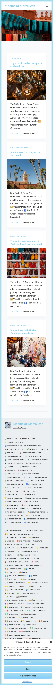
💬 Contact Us (11, 439)
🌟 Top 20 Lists (42, 548)
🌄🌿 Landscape (11, 621)
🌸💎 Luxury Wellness (36, 604)
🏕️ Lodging (9, 541)
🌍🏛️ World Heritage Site (15, 576)
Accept (28, 662)
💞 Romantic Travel (26, 470)
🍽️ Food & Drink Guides (33, 456)
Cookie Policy (27, 682)
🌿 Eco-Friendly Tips (13, 487)
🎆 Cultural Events (13, 522)
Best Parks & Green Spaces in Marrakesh (25, 154)
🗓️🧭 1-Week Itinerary (14, 590)
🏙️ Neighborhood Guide (14, 460)
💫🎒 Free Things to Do (14, 611)
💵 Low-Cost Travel (25, 548)
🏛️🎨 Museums (10, 631)
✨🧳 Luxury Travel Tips (29, 558)
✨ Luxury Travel (29, 495)
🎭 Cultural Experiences (38, 512)
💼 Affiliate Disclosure (14, 449)
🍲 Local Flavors (33, 515)
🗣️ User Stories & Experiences (36, 519)
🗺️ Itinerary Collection (15, 512)
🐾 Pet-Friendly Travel (37, 477)
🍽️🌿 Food (9, 597)
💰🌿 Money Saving (28, 579)
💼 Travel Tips (29, 491)
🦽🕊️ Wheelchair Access (15, 583)
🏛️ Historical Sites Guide (30, 508)
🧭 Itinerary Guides (13, 456)
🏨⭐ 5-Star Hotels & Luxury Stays (19, 534)
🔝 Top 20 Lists (10, 467)
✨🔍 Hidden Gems (26, 617)
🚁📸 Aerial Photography (15, 600)
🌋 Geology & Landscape (31, 505)
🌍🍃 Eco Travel (30, 625)
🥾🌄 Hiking (43, 621)
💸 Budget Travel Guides (37, 460)
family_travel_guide (18, 236)
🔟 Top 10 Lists (10, 453)
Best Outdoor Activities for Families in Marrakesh (23, 332)
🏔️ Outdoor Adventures (15, 477)
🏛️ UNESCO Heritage (13, 519)
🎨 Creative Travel (12, 491)
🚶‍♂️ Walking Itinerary (28, 467)
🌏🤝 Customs (10, 572)
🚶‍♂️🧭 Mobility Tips (34, 586)
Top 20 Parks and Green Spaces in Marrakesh (26, 65)
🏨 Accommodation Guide (30, 453)
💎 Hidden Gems (11, 508)
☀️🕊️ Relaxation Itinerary (16, 628)
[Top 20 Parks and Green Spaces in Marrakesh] (26, 85)
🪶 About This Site (27, 439)
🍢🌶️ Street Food (33, 638)
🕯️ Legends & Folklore (14, 515)
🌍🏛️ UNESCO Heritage (14, 565)
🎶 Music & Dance (12, 495)
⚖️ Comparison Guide (35, 481)
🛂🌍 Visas (33, 576)
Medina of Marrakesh (20, 6)
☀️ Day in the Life (11, 505)
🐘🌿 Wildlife (10, 617)
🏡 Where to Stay (36, 537)
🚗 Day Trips (10, 470)
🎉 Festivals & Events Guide (36, 498)
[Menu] (47, 6)
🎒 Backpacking (23, 541)
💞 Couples (35, 562)
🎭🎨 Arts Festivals (13, 569)
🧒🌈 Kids (23, 572)
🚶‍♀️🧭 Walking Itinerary (14, 604)
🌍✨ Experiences (33, 590)
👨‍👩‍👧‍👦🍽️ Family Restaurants (28, 551)
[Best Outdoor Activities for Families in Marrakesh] (26, 352)
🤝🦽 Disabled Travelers (38, 583)
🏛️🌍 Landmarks (11, 614)
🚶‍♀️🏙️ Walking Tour (12, 625)
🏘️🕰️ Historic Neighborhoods (17, 635)
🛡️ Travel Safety (12, 474)
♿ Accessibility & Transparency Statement (23, 446)
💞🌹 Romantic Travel (28, 631)
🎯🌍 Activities (11, 579)
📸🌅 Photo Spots (28, 621)
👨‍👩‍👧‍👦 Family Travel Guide (14, 463)
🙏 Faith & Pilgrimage (13, 498)
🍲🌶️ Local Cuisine (28, 614)
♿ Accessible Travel (34, 484)
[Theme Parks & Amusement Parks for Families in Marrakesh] (26, 263)
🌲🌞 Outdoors (11, 607)
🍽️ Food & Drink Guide (34, 530)
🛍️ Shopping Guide (33, 463)
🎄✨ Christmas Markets (27, 593)
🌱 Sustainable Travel (14, 484)
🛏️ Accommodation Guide (15, 537)
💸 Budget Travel (33, 544)
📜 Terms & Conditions (14, 442)
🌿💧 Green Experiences (36, 611)
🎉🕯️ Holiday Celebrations (32, 607)
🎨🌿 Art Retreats (36, 600)
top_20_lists (15, 58)
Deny (28, 669)
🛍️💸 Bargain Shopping (26, 555)
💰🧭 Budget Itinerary (14, 638)
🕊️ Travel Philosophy (33, 487)
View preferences (28, 676)
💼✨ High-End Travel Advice (16, 562)
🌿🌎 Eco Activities (38, 628)
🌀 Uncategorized (31, 522)
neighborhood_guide (19, 147)
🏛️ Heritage (9, 555)
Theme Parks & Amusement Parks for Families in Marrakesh (26, 243)
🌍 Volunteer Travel (30, 474)
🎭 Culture (37, 541)
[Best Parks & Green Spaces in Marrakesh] (26, 174)
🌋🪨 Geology (21, 597)
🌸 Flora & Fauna (31, 501)
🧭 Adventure (10, 558)
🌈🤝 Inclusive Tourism (14, 586)
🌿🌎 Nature (29, 569)
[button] (51, 642)
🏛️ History (9, 548)
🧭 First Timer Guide (13, 501)
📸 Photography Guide (14, 481)
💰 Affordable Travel (14, 544)
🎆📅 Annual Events (34, 565)
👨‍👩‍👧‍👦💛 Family (9, 593)
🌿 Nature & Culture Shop (37, 449)
